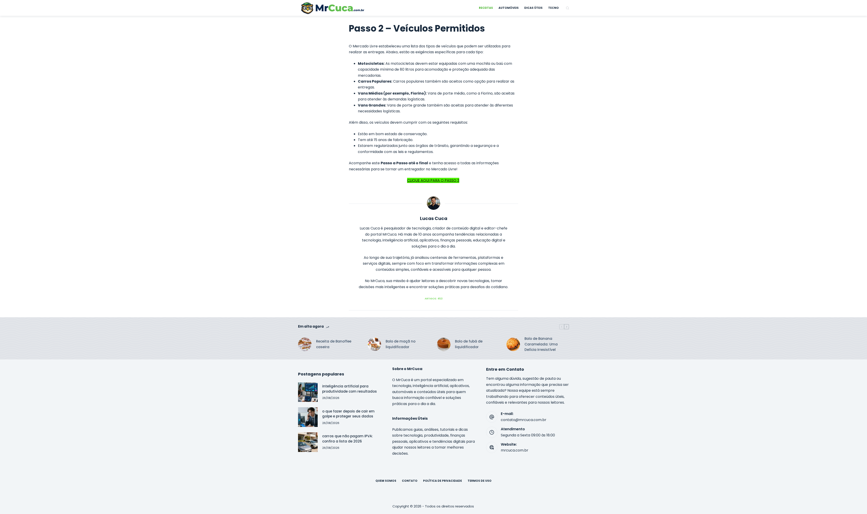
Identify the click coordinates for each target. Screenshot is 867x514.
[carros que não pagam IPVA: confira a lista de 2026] (308, 442)
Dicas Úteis (533, 8)
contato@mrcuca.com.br (523, 419)
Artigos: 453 (434, 298)
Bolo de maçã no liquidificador (400, 344)
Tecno (553, 8)
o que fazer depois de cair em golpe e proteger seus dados (348, 414)
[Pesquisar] (567, 8)
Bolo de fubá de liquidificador (468, 344)
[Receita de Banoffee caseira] (305, 344)
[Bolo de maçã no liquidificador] (374, 344)
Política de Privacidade (442, 481)
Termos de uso (480, 481)
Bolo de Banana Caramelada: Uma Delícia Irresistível (541, 344)
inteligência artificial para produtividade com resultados (349, 389)
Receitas (486, 8)
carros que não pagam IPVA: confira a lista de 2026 (347, 439)
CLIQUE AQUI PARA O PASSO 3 (433, 180)
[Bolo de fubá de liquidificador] (443, 344)
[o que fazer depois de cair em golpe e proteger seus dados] (308, 417)
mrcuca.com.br (514, 450)
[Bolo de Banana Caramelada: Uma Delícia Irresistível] (513, 344)
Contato (409, 481)
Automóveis (509, 8)
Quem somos (385, 481)
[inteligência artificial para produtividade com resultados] (308, 392)
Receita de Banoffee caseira (333, 344)
